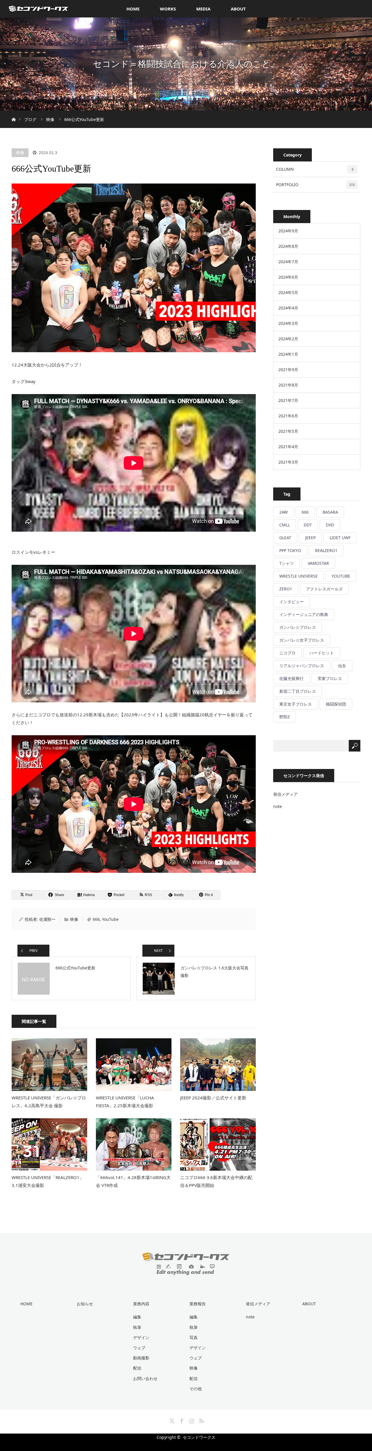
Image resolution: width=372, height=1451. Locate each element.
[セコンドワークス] (186, 1271)
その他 (195, 1388)
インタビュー (291, 601)
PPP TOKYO (290, 550)
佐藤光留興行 (291, 678)
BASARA (330, 512)
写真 (193, 1337)
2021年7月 (288, 400)
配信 (137, 1368)
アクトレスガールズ (324, 589)
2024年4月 (288, 308)
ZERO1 (285, 589)
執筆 (137, 1327)
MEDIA (203, 9)
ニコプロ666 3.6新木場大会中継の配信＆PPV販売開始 (216, 1181)
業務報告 (197, 1303)
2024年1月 (288, 354)
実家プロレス (330, 678)
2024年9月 (288, 231)
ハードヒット (322, 653)
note (277, 806)
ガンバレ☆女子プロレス (301, 640)
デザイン (141, 1337)
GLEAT (285, 537)
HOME (133, 9)
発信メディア (285, 794)
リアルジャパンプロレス (301, 665)
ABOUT (238, 9)
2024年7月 (288, 261)
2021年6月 (288, 416)
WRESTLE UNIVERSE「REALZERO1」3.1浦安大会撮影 (48, 1181)
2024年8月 (288, 246)
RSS (200, 1420)
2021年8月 (288, 385)
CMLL (284, 525)
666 (96, 919)
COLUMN (314, 169)
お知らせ (85, 1303)
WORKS (168, 9)
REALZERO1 (326, 550)
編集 (137, 1317)
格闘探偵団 (336, 704)
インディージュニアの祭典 (303, 614)
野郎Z (284, 717)
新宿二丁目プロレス (297, 691)
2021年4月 (288, 446)
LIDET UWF (340, 537)
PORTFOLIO (315, 184)
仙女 (342, 665)
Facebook (181, 1420)
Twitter (171, 1420)
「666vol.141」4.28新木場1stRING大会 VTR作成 (133, 1181)
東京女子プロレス (295, 704)
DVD (330, 525)
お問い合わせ (145, 1378)
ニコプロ (287, 653)
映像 (20, 152)
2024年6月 (288, 277)
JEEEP (310, 537)
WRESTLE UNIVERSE (298, 576)
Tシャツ (286, 563)
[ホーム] (13, 113)
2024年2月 (288, 338)
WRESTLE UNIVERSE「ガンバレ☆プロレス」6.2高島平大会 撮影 (49, 1101)
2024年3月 (288, 323)
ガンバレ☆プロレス (297, 627)
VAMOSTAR (318, 563)
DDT (308, 525)
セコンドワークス (199, 1437)
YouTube (110, 919)
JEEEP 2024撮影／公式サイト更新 (213, 1098)
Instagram (191, 1420)
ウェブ (139, 1347)
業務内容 (141, 1303)
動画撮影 (141, 1358)
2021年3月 (288, 462)
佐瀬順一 (47, 919)
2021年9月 (288, 369)
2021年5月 (288, 431)
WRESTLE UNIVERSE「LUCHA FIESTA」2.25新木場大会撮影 (125, 1101)
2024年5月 (288, 292)
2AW (283, 512)
